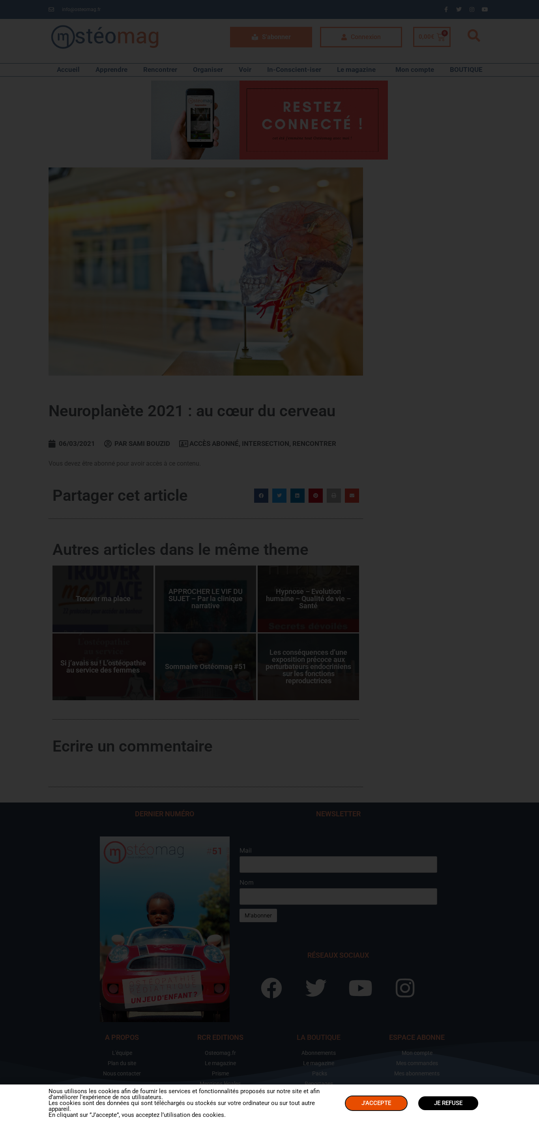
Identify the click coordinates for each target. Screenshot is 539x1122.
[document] (269, 561)
